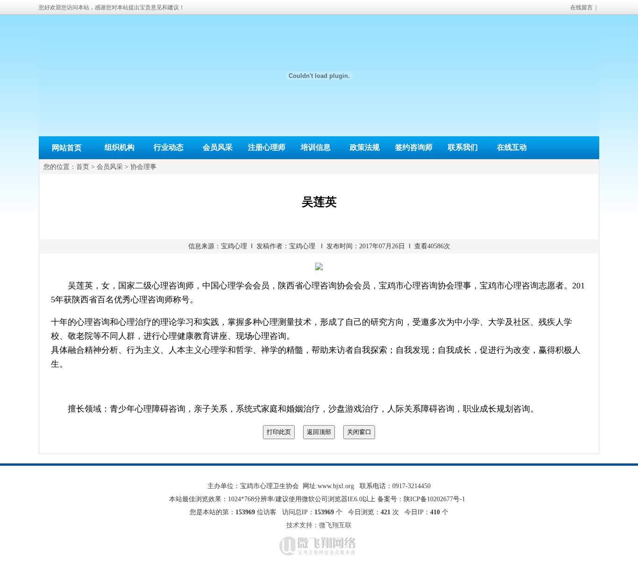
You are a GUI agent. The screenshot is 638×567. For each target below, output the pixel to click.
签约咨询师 (413, 147)
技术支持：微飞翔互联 (319, 525)
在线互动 (512, 147)
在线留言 (581, 7)
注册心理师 (266, 147)
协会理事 (143, 166)
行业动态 (169, 147)
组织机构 (120, 147)
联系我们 (463, 147)
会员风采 (218, 147)
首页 (82, 166)
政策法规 (365, 147)
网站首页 (67, 148)
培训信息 (316, 147)
